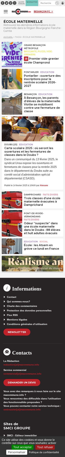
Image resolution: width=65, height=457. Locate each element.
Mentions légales (17, 319)
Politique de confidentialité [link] (44, 452)
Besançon (30, 94)
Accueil (8, 37)
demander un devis (22, 382)
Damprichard (32, 194)
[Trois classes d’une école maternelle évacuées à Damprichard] (12, 199)
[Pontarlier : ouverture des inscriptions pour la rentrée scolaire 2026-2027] (12, 77)
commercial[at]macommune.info (22, 373)
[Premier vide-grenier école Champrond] (12, 50)
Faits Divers (50, 194)
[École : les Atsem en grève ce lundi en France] (12, 246)
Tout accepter (22, 447)
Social (44, 241)
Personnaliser (16, 452)
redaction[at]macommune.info (21, 364)
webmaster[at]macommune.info (22, 409)
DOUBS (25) (10, 144)
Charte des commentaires (22, 306)
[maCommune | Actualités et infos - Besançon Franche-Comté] (21, 11)
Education (47, 72)
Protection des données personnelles (29, 310)
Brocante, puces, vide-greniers (38, 53)
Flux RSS (12, 315)
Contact (11, 297)
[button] (57, 3)
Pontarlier (31, 72)
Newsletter (17, 332)
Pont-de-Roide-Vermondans (34, 215)
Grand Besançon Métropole (35, 47)
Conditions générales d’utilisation (27, 324)
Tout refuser (45, 447)
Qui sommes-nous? (18, 301)
